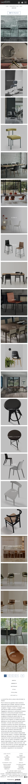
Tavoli (20, 758)
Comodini (7, 759)
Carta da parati (7, 764)
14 (22, 675)
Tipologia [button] (14, 692)
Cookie (7, 783)
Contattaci (21, 765)
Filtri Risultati (15, 13)
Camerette (7, 757)
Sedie (21, 6)
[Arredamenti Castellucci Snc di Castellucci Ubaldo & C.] (5, 2)
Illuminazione (7, 765)
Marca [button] (14, 680)
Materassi (7, 768)
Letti (7, 755)
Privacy (2, 783)
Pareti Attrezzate (21, 757)
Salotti (21, 755)
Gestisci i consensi (16, 783)
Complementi (7, 767)
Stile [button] (14, 689)
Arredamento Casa (14, 6)
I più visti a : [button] (14, 695)
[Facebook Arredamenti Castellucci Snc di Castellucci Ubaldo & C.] (25, 776)
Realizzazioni (21, 768)
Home (7, 6)
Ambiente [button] (14, 683)
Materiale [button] (14, 686)
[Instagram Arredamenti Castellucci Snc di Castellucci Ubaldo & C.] (26, 776)
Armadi (7, 758)
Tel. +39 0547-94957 (12, 771)
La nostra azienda (21, 764)
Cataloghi (21, 767)
